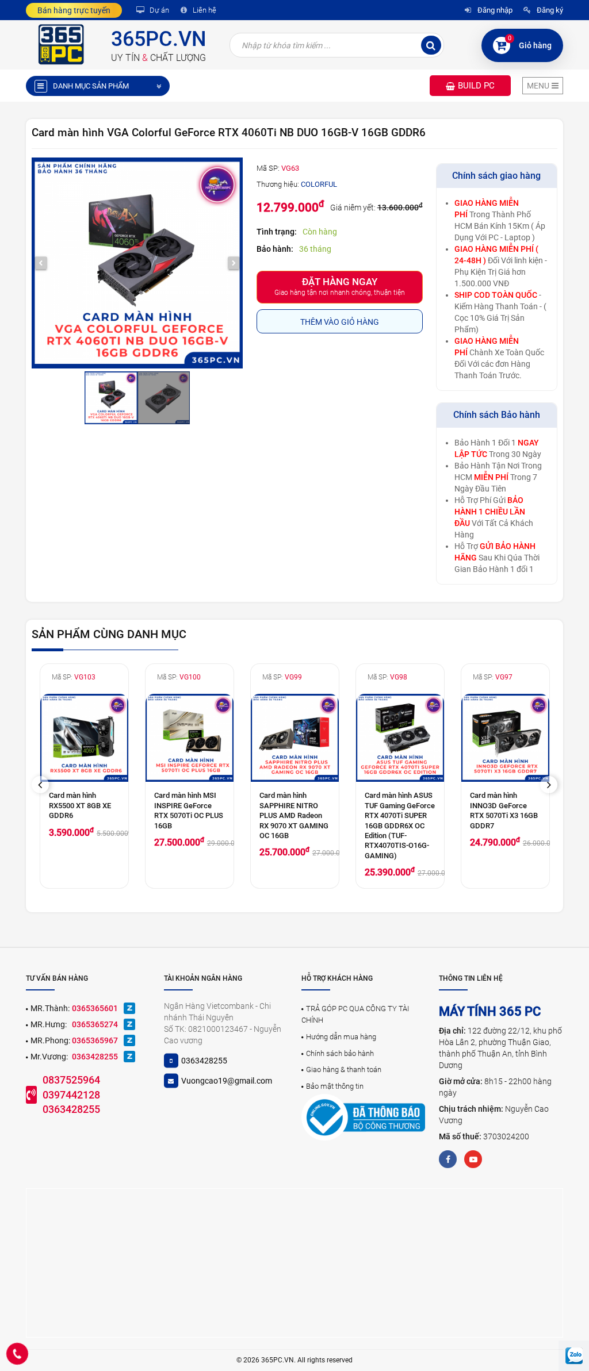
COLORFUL (319, 184)
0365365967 (95, 1040)
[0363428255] (17, 1353)
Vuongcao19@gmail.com (226, 1080)
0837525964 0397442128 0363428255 (71, 1094)
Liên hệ (203, 10)
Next (552, 784)
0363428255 (95, 1056)
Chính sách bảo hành (340, 1053)
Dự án (158, 10)
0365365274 (95, 1024)
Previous (44, 784)
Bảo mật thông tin (335, 1086)
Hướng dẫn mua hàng (341, 1036)
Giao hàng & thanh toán (343, 1069)
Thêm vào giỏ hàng (339, 322)
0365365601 (95, 1008)
